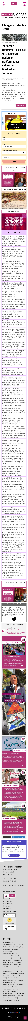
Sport (14, 986)
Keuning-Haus (15, 967)
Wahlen (21, 995)
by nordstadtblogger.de (18, 1016)
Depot (15, 949)
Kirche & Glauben (8, 969)
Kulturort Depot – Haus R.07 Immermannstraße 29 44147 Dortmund (11, 872)
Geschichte (18, 960)
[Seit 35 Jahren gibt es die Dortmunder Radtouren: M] (14, 752)
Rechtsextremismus (9, 982)
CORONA (6, 949)
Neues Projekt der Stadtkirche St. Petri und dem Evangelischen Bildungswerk (13, 266)
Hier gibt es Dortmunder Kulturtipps (13, 374)
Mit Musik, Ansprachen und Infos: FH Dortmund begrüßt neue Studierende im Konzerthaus (13, 384)
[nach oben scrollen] (25, 1017)
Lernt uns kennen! (8, 899)
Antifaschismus (8, 942)
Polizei (14, 978)
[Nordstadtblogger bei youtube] (17, 1012)
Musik (6, 975)
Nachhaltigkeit (15, 975)
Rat (20, 980)
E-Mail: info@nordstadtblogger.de (13, 885)
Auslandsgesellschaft (9, 944)
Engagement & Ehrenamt (10, 953)
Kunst (19, 971)
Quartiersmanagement (9, 980)
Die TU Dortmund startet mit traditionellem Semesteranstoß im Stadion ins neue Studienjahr (13, 435)
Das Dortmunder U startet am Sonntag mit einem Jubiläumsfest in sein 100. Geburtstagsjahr (13, 337)
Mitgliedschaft (7, 903)
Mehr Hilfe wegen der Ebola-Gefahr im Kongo (13, 347)
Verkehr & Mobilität (9, 995)
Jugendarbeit (18, 964)
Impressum (6, 906)
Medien (6, 973)
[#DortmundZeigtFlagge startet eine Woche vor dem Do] (14, 652)
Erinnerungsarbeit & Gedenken (11, 955)
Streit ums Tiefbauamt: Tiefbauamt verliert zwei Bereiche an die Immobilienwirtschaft (13, 293)
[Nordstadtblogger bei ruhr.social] (15, 1012)
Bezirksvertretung (8, 946)
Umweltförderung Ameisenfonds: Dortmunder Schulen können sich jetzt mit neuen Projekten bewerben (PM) (13, 486)
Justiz (5, 967)
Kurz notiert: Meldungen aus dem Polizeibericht (13, 365)
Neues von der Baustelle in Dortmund (13, 558)
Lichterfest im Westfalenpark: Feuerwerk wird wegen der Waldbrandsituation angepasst (13, 243)
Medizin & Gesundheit (17, 973)
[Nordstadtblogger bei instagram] (19, 1012)
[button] (14, 122)
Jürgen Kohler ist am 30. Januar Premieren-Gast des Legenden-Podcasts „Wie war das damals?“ (13, 502)
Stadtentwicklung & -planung (11, 989)
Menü (14, 4)
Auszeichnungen (8, 901)
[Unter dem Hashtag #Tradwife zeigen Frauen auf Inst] (14, 785)
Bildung (19, 946)
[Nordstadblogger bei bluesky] (8, 1012)
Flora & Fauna (7, 958)
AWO (20, 944)
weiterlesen (20, 105)
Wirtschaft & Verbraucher (10, 998)
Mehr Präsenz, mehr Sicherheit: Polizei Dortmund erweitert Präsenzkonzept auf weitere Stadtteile (13, 306)
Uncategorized (7, 993)
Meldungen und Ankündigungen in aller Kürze (11, 287)
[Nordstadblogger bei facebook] (10, 1012)
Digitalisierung (7, 951)
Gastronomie (7, 960)
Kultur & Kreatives (8, 971)
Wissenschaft (7, 1000)
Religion (20, 984)
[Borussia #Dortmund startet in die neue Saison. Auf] (14, 818)
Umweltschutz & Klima (9, 991)
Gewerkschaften (8, 962)
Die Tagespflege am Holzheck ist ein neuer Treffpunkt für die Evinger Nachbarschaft (12, 548)
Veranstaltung (19, 993)
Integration (7, 964)
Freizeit (17, 958)
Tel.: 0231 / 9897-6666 (10, 878)
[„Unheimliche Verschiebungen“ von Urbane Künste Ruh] (14, 718)
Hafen (18, 962)
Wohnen (17, 1000)
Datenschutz (7, 908)
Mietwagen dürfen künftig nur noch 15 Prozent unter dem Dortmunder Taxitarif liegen (12, 255)
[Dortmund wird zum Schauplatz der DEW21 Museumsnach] (14, 685)
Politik (6, 978)
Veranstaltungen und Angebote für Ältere (12, 355)
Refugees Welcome (8, 984)
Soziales (6, 986)
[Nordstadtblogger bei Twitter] (13, 1012)
